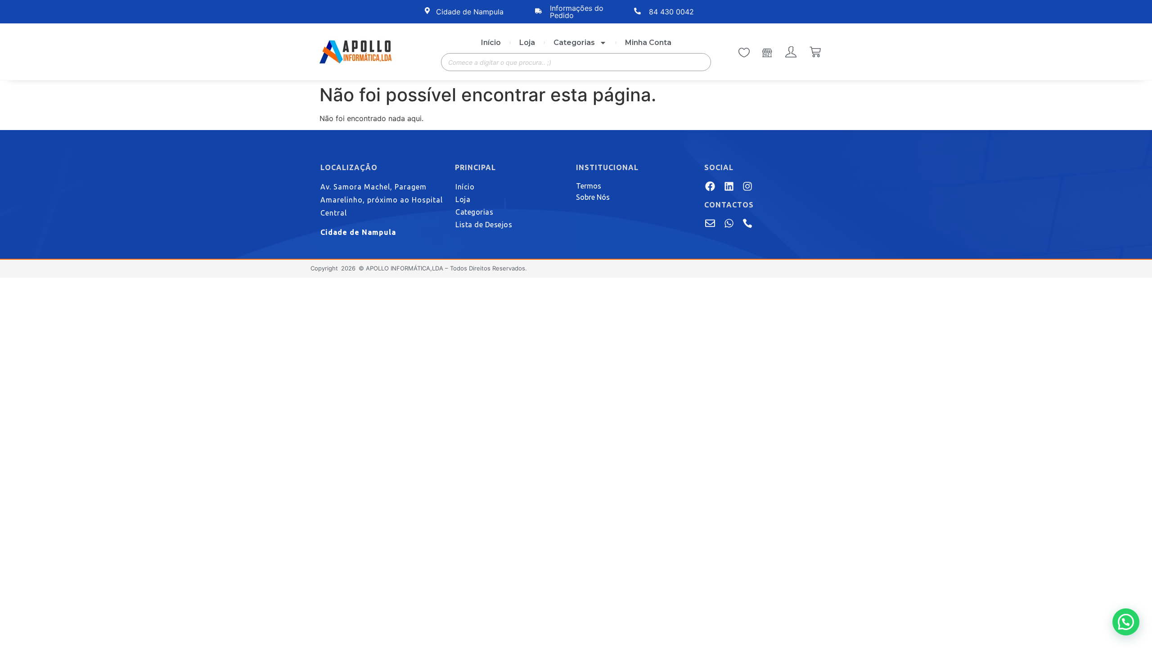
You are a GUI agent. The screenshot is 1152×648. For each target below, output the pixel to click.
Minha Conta (648, 42)
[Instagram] (747, 186)
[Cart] (815, 52)
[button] (1125, 621)
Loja (527, 42)
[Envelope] (710, 223)
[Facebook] (710, 186)
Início (491, 42)
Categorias (574, 42)
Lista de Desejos (483, 224)
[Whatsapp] (728, 223)
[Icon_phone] (747, 223)
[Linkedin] (728, 186)
